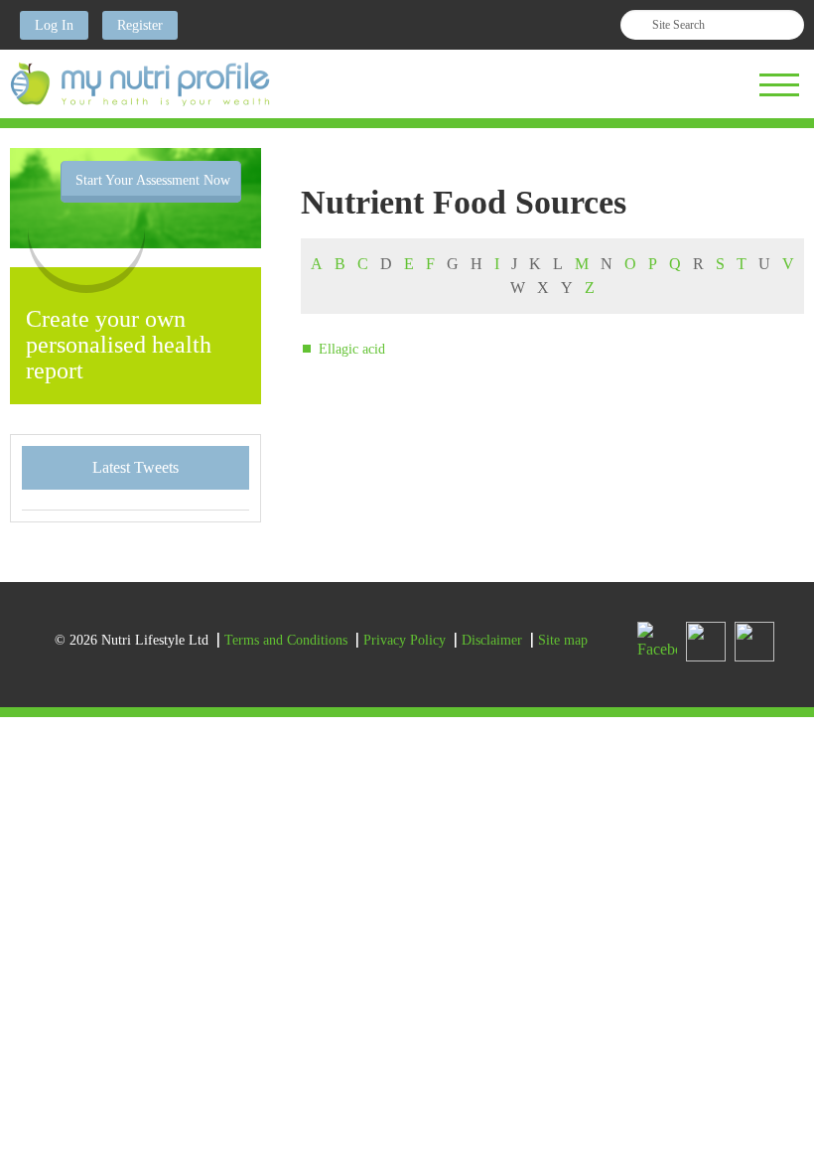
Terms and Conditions (285, 640)
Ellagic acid (352, 349)
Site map (563, 640)
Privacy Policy (404, 640)
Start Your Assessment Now (152, 180)
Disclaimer (492, 640)
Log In (54, 25)
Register (140, 25)
